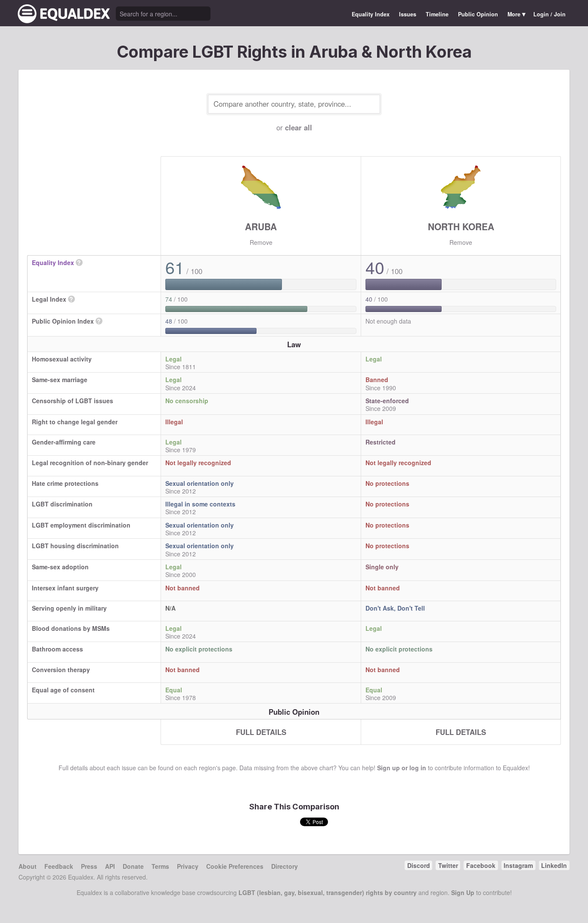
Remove (261, 242)
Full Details (261, 732)
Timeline (437, 14)
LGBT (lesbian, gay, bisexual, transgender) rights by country (327, 892)
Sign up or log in (401, 767)
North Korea (461, 226)
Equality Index (371, 14)
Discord (418, 865)
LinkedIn (554, 865)
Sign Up (462, 892)
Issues (407, 14)
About (28, 866)
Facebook (480, 865)
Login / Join (549, 14)
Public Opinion (478, 14)
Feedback (58, 866)
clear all (298, 127)
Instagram (518, 865)
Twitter (448, 865)
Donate (133, 866)
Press (89, 866)
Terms (160, 866)
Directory (284, 866)
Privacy (187, 866)
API (110, 866)
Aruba (261, 226)
